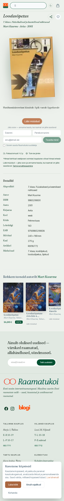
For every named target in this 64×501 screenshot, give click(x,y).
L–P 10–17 (8, 441)
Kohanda (12, 492)
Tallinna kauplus (13, 424)
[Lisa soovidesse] (58, 17)
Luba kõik (13, 484)
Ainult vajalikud (33, 484)
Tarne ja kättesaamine (23, 166)
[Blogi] (26, 409)
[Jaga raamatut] (51, 17)
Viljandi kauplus (44, 424)
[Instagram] (12, 409)
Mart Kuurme (10, 26)
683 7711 (7, 445)
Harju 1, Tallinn (10, 430)
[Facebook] (6, 409)
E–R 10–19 (8, 435)
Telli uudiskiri (46, 362)
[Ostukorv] (58, 5)
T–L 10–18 (39, 435)
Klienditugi (41, 455)
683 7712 (38, 445)
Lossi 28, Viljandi (42, 430)
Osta (18, 322)
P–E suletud (40, 441)
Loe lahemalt (53, 477)
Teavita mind (52, 140)
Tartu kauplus (12, 455)
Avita (23, 26)
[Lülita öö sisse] (50, 5)
